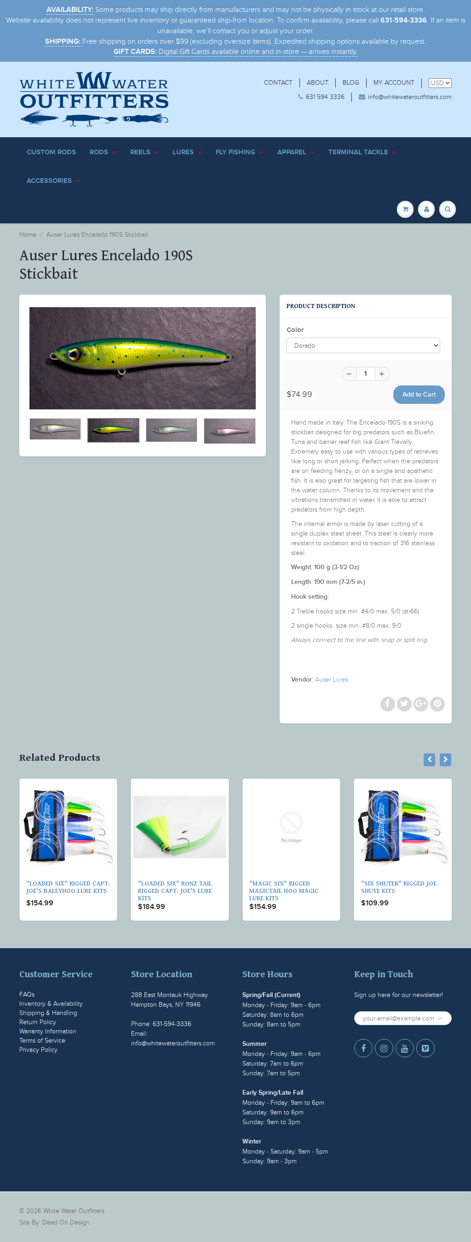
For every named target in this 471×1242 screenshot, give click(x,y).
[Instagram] (384, 1048)
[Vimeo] (425, 1048)
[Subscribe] (440, 1018)
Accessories (49, 180)
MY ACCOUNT (393, 83)
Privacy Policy (38, 1050)
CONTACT (278, 83)
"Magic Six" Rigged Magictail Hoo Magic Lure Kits (284, 891)
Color (295, 330)
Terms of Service (42, 1040)
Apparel (291, 152)
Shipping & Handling (48, 1013)
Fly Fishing (235, 152)
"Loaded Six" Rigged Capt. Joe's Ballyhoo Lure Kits (68, 887)
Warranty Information (47, 1031)
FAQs (26, 994)
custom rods (51, 152)
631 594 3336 (325, 97)
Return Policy (37, 1022)
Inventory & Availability (51, 1004)
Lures (183, 152)
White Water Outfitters (73, 1211)
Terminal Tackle (358, 152)
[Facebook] (363, 1048)
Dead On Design (66, 1222)
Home (27, 235)
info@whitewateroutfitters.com (410, 97)
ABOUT (317, 83)
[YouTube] (405, 1048)
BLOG (351, 83)
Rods (99, 152)
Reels (140, 152)
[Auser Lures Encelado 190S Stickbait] (142, 358)
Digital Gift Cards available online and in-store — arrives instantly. (236, 51)
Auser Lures (331, 679)
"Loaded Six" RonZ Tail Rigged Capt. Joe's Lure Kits (175, 891)
